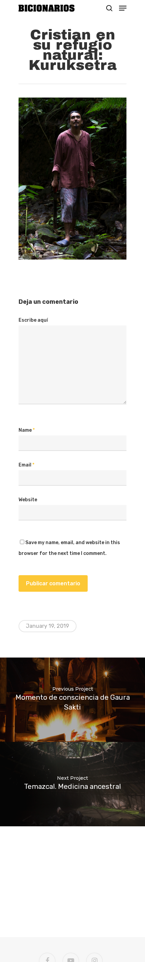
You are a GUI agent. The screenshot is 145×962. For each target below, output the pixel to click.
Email (26, 465)
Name (27, 430)
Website (28, 500)
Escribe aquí (33, 320)
